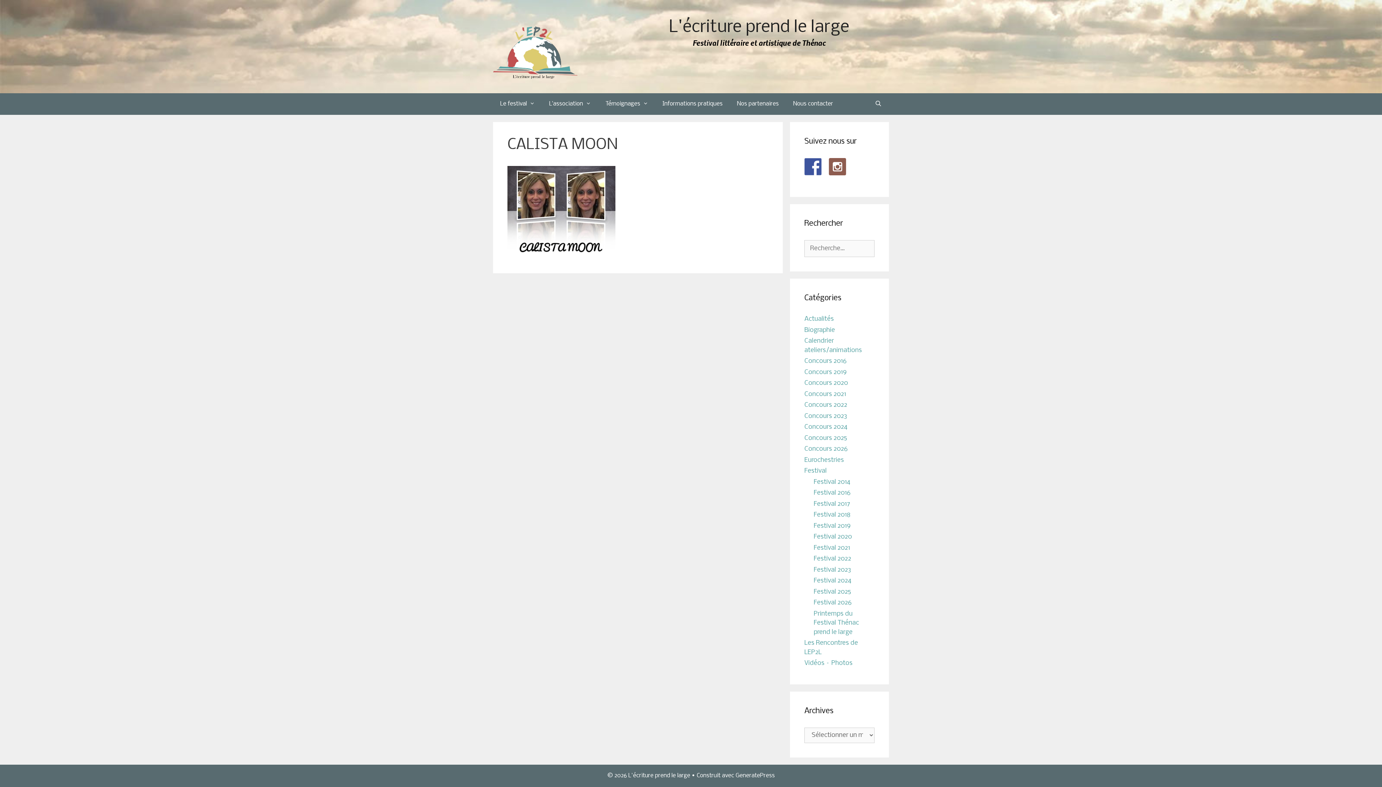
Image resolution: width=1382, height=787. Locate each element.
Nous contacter (813, 104)
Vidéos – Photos (828, 663)
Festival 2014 (832, 482)
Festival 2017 (832, 504)
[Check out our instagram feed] (837, 166)
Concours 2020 (826, 383)
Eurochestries (824, 460)
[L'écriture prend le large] (535, 52)
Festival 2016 (832, 493)
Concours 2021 (825, 394)
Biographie (819, 330)
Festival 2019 (832, 526)
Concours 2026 (826, 449)
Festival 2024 (833, 580)
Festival (815, 471)
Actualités (819, 319)
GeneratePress (755, 776)
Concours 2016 (825, 361)
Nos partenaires (758, 104)
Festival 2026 (833, 602)
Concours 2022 (825, 405)
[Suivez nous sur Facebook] (813, 166)
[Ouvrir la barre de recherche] (878, 104)
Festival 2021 (832, 548)
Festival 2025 (832, 592)
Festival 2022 (832, 559)
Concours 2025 (825, 438)
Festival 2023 (832, 570)
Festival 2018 (832, 515)
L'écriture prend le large (759, 27)
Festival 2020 (833, 537)
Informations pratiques (693, 104)
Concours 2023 (825, 416)
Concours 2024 (826, 427)
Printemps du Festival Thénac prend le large (836, 623)
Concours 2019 (825, 372)
